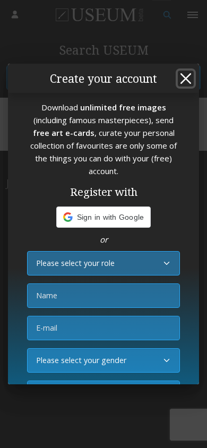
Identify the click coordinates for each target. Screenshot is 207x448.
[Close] (186, 79)
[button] (103, 217)
